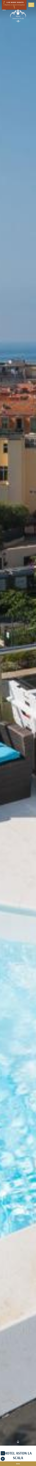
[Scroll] (18, 1441)
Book (18, 1464)
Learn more (31, 4)
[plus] (3, 1459)
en (3, 1453)
